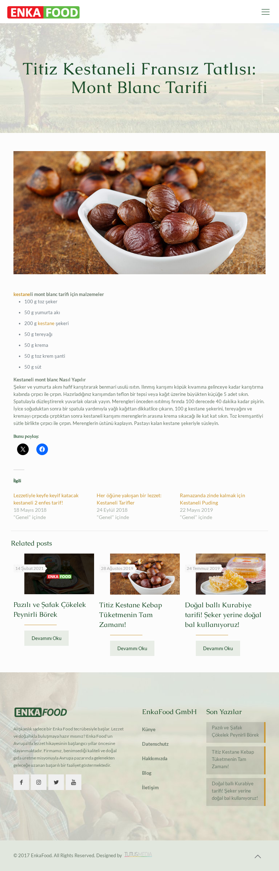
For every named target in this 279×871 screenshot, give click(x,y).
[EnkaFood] (43, 11)
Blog (146, 773)
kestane (21, 294)
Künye (148, 729)
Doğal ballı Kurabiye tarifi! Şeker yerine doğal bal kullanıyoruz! (223, 614)
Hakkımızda (154, 758)
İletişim (150, 787)
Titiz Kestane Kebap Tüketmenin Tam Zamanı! (130, 614)
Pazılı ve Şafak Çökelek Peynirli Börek (235, 731)
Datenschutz (155, 744)
